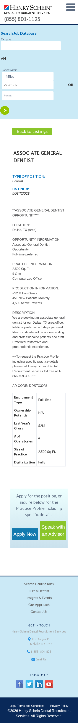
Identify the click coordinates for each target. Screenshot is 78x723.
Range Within (9, 69)
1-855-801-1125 (41, 652)
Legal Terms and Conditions (27, 705)
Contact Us (39, 611)
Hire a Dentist (39, 591)
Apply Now (24, 534)
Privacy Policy (59, 705)
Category (6, 39)
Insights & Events (39, 598)
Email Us (41, 659)
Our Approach (39, 604)
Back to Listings (32, 131)
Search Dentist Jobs (39, 584)
